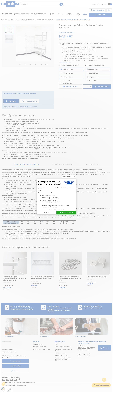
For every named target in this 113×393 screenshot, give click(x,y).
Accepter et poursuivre (66, 212)
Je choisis (46, 212)
